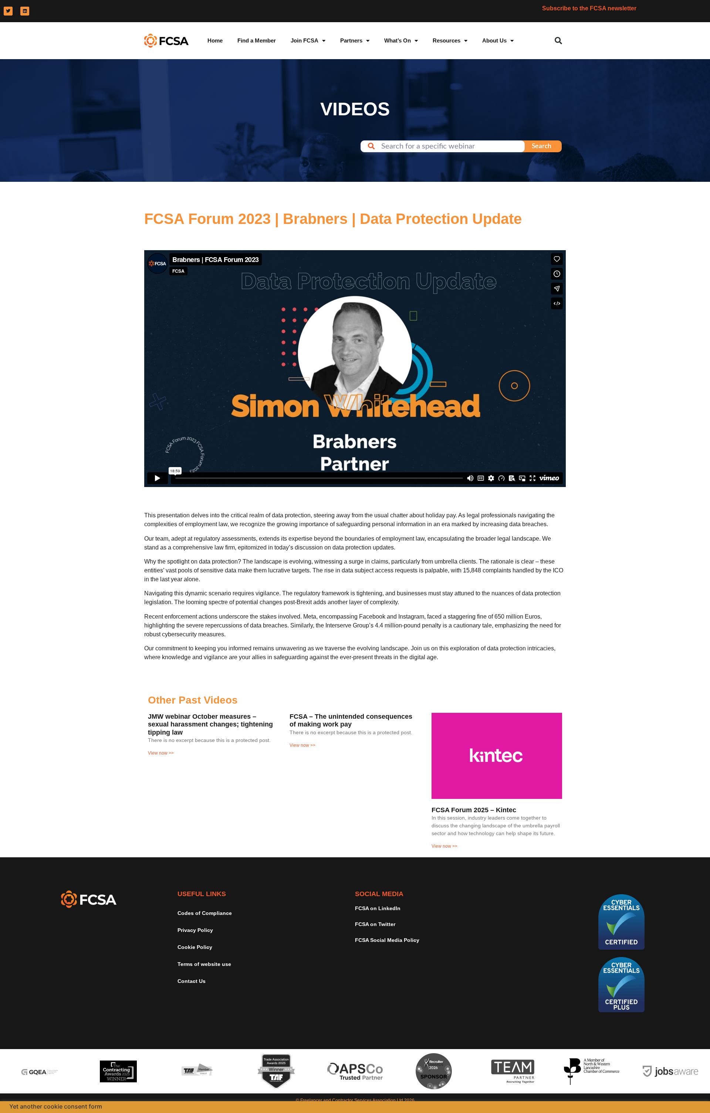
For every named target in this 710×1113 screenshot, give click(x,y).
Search (541, 146)
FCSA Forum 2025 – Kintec (474, 810)
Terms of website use (204, 964)
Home (215, 40)
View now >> (161, 753)
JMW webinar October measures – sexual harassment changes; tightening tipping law (210, 724)
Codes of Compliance (205, 913)
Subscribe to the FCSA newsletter (589, 8)
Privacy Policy (195, 930)
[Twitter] (8, 11)
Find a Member (256, 40)
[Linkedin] (24, 11)
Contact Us (192, 981)
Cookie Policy (195, 947)
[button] (558, 40)
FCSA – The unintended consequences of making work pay (351, 720)
